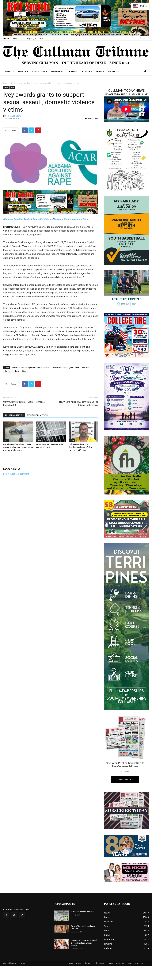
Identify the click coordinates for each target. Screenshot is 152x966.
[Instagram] (143, 38)
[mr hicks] (126, 872)
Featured (86, 367)
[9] (76, 18)
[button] (145, 71)
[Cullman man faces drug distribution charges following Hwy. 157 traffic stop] (83, 431)
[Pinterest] (38, 130)
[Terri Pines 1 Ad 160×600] (126, 626)
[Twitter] (147, 38)
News (13, 83)
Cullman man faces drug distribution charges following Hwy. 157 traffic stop (82, 447)
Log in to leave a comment (16, 474)
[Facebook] (140, 38)
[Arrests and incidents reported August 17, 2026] (50, 431)
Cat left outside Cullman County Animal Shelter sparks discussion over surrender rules (18, 447)
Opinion (110, 963)
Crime (39, 440)
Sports (78, 963)
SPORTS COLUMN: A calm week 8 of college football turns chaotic (84, 943)
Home (5, 83)
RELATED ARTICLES (14, 415)
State (12, 87)
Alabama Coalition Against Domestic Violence (28, 219)
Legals (129, 963)
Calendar (120, 963)
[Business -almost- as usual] (61, 915)
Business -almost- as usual (82, 912)
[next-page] (10, 456)
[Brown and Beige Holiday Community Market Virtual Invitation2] (126, 159)
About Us (139, 963)
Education (88, 963)
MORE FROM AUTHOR (37, 415)
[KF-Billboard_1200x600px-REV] (126, 845)
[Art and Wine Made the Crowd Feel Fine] (61, 929)
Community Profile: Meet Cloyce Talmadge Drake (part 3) (24, 403)
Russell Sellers (14, 116)
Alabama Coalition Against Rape (71, 219)
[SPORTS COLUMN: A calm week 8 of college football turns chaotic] (61, 944)
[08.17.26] (126, 230)
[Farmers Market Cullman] (126, 465)
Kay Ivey (8, 371)
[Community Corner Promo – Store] (126, 518)
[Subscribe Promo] (126, 810)
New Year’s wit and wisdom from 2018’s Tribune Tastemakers (78, 403)
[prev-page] (5, 456)
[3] (50, 202)
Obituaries (99, 963)
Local (6, 440)
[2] (126, 288)
